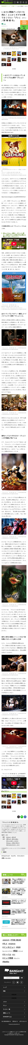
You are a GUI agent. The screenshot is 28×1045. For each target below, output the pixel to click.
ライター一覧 (6, 1009)
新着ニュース (6, 1013)
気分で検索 (24, 27)
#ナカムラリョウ (11, 29)
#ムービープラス (7, 951)
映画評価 (14, 998)
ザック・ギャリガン (12, 839)
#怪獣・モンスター (6, 858)
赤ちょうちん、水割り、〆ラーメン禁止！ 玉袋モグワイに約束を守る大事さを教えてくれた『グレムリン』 (14, 235)
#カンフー (17, 958)
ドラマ (5, 1001)
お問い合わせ (22, 1021)
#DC (13, 954)
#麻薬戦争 (6, 940)
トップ (5, 987)
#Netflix (5, 962)
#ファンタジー (20, 855)
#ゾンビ (21, 951)
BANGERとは (7, 1016)
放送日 (4, 852)
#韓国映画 (11, 944)
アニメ (5, 1005)
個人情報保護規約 (6, 1021)
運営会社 (15, 1021)
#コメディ (13, 855)
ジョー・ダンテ (11, 837)
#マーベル (6, 954)
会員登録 (24, 22)
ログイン (24, 17)
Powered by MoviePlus (13, 1024)
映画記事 (14, 994)
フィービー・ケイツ (12, 841)
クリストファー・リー (13, 845)
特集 (4, 991)
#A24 (18, 947)
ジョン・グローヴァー (13, 843)
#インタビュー (8, 947)
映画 (4, 24)
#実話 (15, 951)
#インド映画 (7, 958)
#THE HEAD (15, 940)
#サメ (4, 944)
